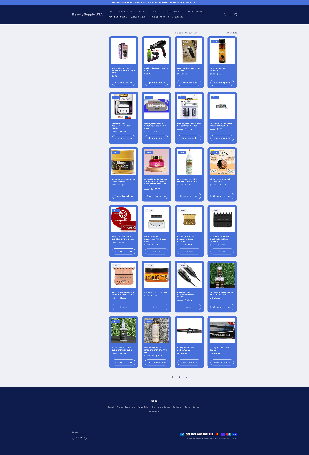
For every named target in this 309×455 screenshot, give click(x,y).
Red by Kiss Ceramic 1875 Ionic (156, 69)
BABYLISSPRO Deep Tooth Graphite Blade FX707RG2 (124, 293)
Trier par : (179, 33)
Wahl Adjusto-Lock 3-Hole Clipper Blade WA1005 (189, 125)
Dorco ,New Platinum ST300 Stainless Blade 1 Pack (155, 126)
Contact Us (177, 407)
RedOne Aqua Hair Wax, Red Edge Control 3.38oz (123, 238)
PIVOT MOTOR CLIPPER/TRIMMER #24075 (185, 294)
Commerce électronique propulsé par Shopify (221, 438)
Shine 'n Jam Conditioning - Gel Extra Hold (124, 180)
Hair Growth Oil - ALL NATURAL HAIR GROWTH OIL (155, 350)
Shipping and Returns (161, 407)
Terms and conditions (126, 407)
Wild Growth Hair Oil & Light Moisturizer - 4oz (187, 180)
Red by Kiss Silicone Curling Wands (186, 349)
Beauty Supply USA (199, 438)
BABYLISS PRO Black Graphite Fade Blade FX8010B (219, 239)
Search (111, 407)
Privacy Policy (143, 407)
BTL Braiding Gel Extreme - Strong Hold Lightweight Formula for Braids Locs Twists (156, 182)
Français (78, 437)
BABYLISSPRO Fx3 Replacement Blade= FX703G (186, 239)
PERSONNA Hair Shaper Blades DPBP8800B (221, 125)
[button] (125, 12)
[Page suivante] (186, 377)
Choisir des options (189, 83)
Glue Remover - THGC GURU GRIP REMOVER (122, 349)
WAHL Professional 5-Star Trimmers (189, 69)
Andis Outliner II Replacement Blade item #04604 (122, 126)
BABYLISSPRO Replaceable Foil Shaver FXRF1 (155, 239)
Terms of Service (192, 407)
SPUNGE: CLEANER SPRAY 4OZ (219, 69)
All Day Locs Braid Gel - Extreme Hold (220, 180)
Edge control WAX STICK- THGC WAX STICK (221, 293)
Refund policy (154, 411)
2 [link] (172, 377)
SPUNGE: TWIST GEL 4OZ (156, 292)
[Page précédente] (159, 377)
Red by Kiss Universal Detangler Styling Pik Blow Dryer (123, 70)
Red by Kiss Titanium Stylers (219, 349)
